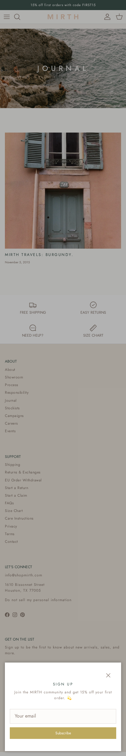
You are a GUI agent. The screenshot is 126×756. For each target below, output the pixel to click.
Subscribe (63, 733)
